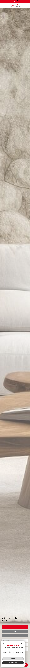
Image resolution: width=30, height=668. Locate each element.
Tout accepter (13, 662)
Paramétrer (13, 658)
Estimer (15, 636)
